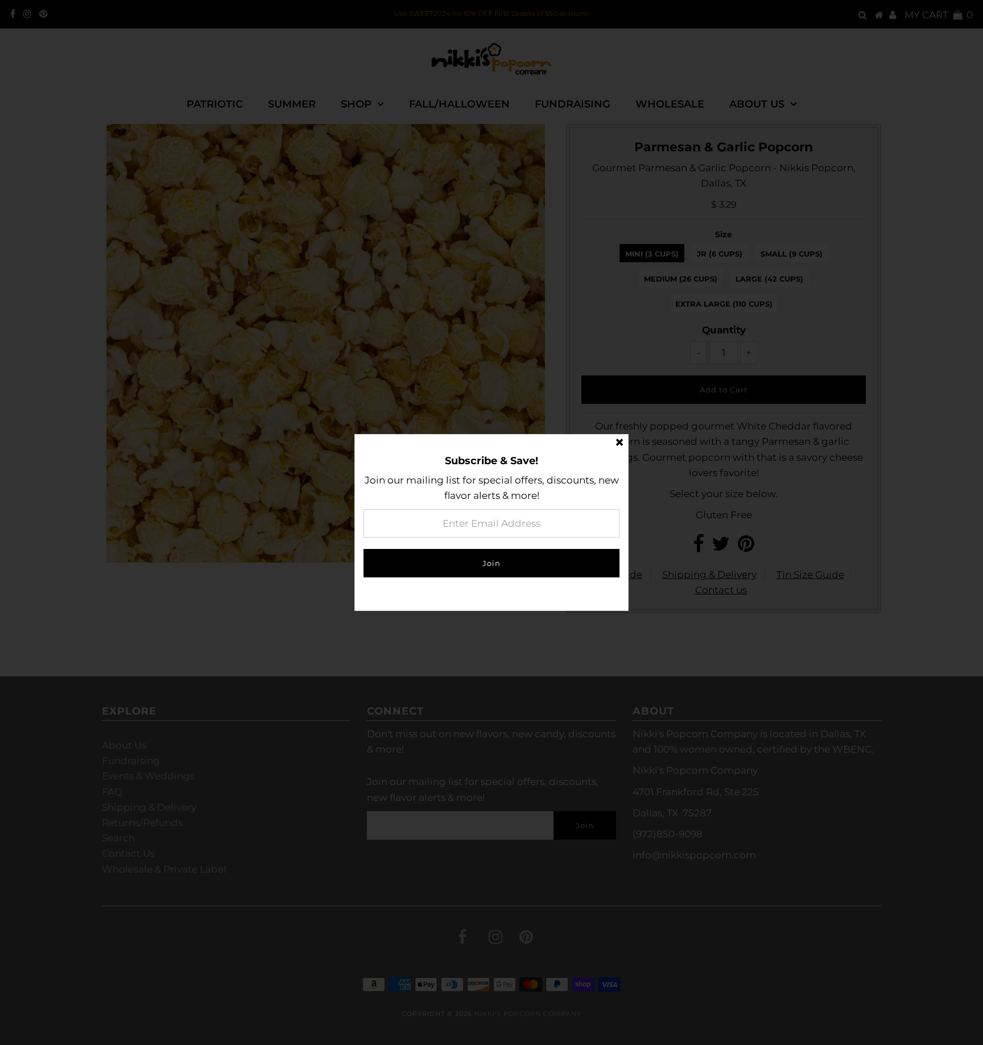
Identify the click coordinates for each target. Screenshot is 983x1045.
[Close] (619, 443)
